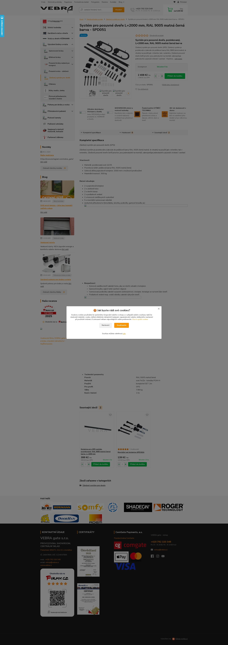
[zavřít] (158, 309)
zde (124, 333)
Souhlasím (121, 325)
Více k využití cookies (140, 319)
